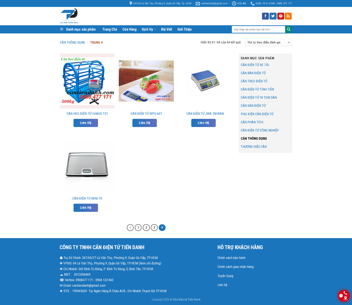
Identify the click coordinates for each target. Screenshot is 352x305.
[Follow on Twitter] (273, 16)
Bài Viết (166, 29)
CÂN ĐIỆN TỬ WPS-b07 (146, 114)
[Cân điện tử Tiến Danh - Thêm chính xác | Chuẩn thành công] (100, 16)
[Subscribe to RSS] (288, 16)
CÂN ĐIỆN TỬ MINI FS (87, 198)
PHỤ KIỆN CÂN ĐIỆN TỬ (257, 114)
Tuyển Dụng (225, 276)
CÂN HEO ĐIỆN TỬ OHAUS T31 (87, 114)
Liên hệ (222, 285)
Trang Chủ (109, 29)
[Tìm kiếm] (288, 29)
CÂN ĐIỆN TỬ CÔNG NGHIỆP (260, 130)
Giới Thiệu (184, 29)
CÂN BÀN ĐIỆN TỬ (253, 73)
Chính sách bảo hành (231, 258)
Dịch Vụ (147, 29)
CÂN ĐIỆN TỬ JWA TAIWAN (205, 114)
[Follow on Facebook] (265, 16)
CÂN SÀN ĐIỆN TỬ (253, 106)
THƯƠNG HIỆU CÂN (254, 147)
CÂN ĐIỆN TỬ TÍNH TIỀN (257, 89)
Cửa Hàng (129, 29)
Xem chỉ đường (150, 263)
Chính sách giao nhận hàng (236, 267)
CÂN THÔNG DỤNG (72, 42)
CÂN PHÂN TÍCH (252, 122)
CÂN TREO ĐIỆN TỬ (254, 81)
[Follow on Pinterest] (280, 16)
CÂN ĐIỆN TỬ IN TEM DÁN (259, 97)
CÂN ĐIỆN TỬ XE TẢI (255, 65)
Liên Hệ (85, 123)
